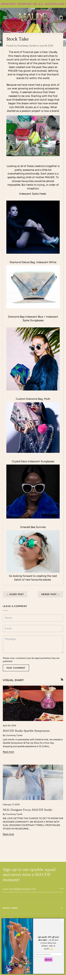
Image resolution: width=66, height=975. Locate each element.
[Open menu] (8, 17)
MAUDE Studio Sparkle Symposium (26, 730)
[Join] (60, 888)
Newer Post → (50, 594)
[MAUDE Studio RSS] (62, 679)
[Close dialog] (62, 920)
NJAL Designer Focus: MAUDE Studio (27, 809)
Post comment (16, 668)
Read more (8, 751)
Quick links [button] (10, 908)
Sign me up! (48, 959)
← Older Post (15, 594)
